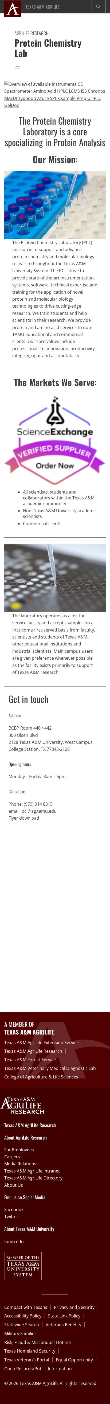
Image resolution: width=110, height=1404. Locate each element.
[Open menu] (17, 68)
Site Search (99, 6)
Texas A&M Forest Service (30, 1059)
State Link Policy (64, 1316)
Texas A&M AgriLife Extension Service (41, 1042)
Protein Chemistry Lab (47, 47)
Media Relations (20, 1164)
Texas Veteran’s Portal (26, 1360)
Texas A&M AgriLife (43, 6)
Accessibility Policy (22, 1316)
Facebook (13, 1209)
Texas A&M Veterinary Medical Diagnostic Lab (50, 1068)
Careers (12, 1157)
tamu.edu (14, 1242)
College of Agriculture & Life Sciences (41, 1077)
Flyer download (24, 818)
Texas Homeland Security (29, 1351)
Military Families (20, 1333)
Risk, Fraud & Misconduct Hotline (37, 1342)
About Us (13, 1185)
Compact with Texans (25, 1307)
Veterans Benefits (63, 1325)
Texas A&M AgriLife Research (33, 1051)
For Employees (19, 1150)
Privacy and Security (74, 1307)
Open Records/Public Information (38, 1369)
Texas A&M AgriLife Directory (33, 1178)
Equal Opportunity (74, 1360)
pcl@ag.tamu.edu (39, 811)
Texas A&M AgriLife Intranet (32, 1171)
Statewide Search (21, 1325)
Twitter (11, 1216)
